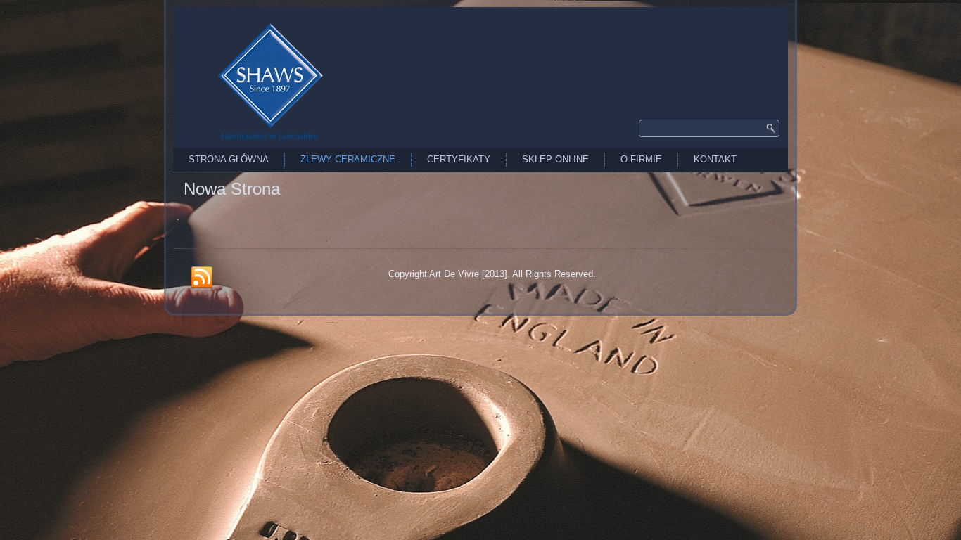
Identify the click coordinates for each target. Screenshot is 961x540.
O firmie (641, 159)
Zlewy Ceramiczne (347, 159)
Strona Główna (229, 159)
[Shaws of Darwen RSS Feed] (202, 277)
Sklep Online (555, 159)
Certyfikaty (458, 159)
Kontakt (715, 159)
